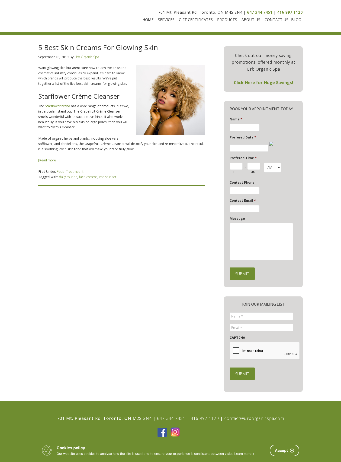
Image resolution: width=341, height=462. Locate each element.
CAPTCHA (237, 338)
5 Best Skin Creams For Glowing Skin (98, 47)
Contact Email (243, 200)
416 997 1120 (290, 12)
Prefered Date (243, 137)
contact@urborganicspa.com (254, 418)
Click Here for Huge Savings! (263, 82)
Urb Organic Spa (64, 15)
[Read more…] (49, 160)
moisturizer (107, 177)
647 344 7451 (260, 12)
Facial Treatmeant (70, 171)
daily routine (68, 177)
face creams (88, 177)
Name (236, 119)
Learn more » (244, 454)
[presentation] (265, 351)
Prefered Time (243, 158)
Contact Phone (242, 182)
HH (235, 172)
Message (237, 219)
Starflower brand (57, 106)
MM (253, 172)
